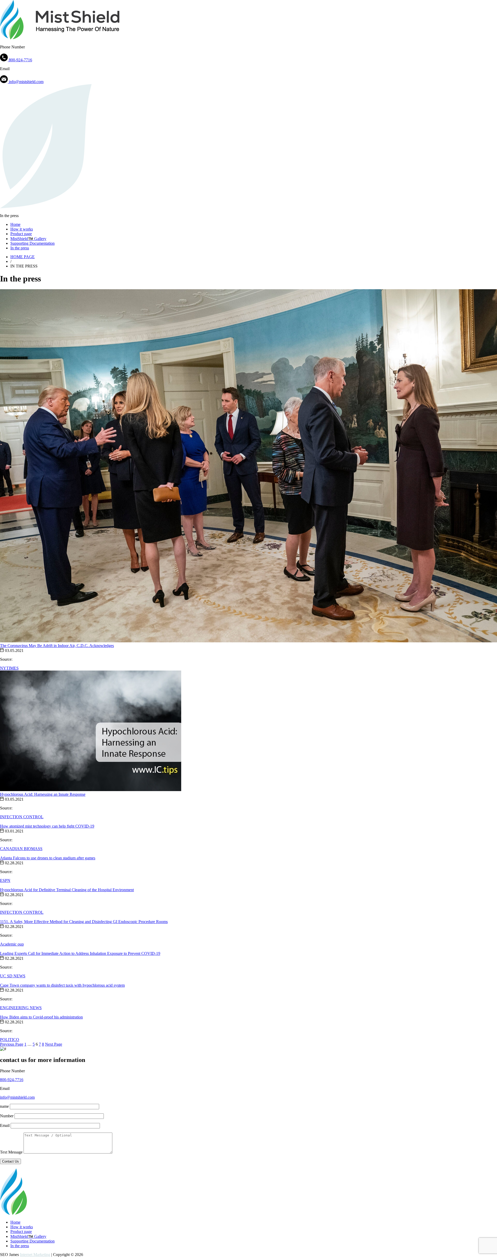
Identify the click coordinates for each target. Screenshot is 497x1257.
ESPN (5, 880)
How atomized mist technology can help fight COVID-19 (47, 826)
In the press (19, 248)
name (4, 1106)
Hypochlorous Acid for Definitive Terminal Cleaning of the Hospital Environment (67, 890)
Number (6, 1116)
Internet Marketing (35, 1254)
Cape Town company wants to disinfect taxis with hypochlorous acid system (62, 985)
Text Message (11, 1152)
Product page (21, 234)
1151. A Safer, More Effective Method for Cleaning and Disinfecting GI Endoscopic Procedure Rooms (84, 921)
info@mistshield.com (17, 1097)
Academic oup (12, 944)
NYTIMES (9, 668)
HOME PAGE (22, 257)
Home (15, 224)
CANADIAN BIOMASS (21, 848)
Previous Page (11, 1044)
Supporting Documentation (32, 243)
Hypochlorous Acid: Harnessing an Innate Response (42, 794)
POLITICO (9, 1039)
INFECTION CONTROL (21, 817)
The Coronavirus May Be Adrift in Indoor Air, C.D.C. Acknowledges (57, 645)
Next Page (53, 1044)
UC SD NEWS (12, 976)
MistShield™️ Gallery (28, 238)
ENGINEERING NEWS (21, 1008)
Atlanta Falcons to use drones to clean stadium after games (47, 858)
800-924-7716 (11, 1079)
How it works (21, 229)
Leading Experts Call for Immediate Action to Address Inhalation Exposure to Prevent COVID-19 (80, 953)
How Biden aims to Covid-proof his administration (41, 1017)
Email (5, 1125)
